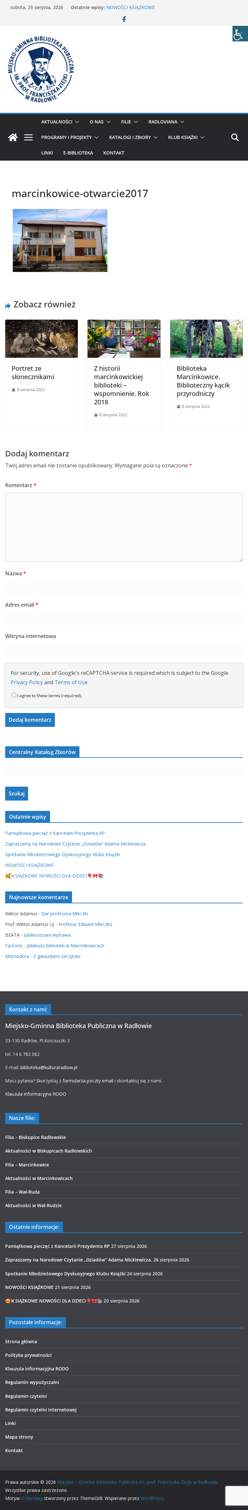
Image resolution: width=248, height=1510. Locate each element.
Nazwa (15, 573)
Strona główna (21, 1341)
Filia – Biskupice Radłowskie (35, 1137)
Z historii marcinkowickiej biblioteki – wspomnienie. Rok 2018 (121, 385)
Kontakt (113, 153)
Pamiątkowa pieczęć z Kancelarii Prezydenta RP (55, 833)
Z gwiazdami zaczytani (56, 956)
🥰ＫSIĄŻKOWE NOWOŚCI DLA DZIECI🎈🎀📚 (54, 876)
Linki (47, 153)
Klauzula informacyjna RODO (35, 1094)
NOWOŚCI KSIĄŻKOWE (130, 7)
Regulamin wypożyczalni (32, 1382)
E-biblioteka (78, 153)
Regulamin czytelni (26, 1396)
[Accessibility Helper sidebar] (240, 33)
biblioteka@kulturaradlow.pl (49, 1067)
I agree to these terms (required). (49, 695)
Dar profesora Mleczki (64, 913)
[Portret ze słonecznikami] (41, 324)
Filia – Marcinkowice (27, 1165)
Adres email (21, 604)
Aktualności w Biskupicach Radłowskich (48, 1151)
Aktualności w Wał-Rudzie (33, 1205)
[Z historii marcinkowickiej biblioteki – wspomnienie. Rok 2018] (124, 324)
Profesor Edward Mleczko (85, 924)
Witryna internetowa (30, 636)
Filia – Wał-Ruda (22, 1192)
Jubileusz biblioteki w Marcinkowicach (65, 945)
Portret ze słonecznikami (33, 372)
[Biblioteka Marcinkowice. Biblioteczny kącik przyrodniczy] (206, 324)
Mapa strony (19, 1437)
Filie (126, 122)
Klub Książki (183, 137)
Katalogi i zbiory (130, 137)
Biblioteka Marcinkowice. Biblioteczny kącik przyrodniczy (203, 381)
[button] (75, 121)
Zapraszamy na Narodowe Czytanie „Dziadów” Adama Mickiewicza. (76, 844)
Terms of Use (71, 682)
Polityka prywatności (28, 1355)
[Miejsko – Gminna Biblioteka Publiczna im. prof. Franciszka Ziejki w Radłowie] (13, 137)
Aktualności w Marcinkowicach (39, 1178)
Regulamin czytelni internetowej (41, 1410)
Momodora (17, 956)
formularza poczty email (88, 1081)
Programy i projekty (66, 137)
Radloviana (163, 122)
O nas (97, 122)
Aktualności (56, 122)
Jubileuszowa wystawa (47, 935)
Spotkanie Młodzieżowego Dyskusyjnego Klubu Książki (62, 854)
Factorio (14, 945)
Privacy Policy (27, 682)
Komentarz (20, 485)
